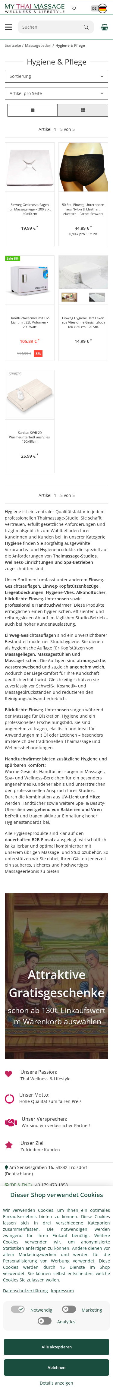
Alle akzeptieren (57, 1347)
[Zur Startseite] (36, 8)
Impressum (62, 1291)
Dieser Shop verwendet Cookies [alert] (56, 1195)
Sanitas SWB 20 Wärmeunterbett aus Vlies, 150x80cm (30, 437)
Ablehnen (56, 1367)
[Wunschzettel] (73, 8)
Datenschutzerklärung (25, 1291)
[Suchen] (89, 27)
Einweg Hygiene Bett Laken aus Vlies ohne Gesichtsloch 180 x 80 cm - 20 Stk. (83, 322)
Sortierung (20, 76)
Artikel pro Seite (26, 93)
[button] (96, 8)
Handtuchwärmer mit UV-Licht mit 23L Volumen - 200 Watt (30, 322)
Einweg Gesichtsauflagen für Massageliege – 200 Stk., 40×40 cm (29, 209)
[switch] (18, 1309)
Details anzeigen (56, 1383)
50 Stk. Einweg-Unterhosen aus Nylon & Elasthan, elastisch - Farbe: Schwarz (83, 209)
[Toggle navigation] (8, 27)
